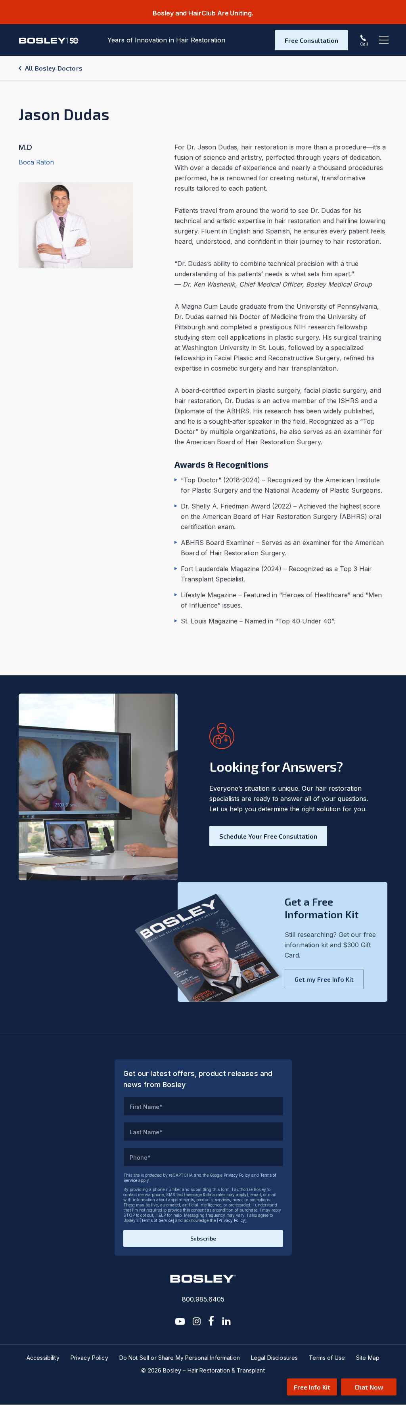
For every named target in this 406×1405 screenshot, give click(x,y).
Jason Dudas (64, 114)
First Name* (146, 1106)
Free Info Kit (312, 1387)
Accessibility (43, 1357)
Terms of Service (156, 1220)
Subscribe (203, 1238)
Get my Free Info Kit (324, 979)
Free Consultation (311, 40)
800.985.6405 (203, 1299)
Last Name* (146, 1132)
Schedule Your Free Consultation (268, 836)
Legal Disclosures (274, 1357)
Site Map (367, 1357)
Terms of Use (327, 1357)
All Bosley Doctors (53, 68)
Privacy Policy (237, 1175)
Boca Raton (36, 162)
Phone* (140, 1157)
